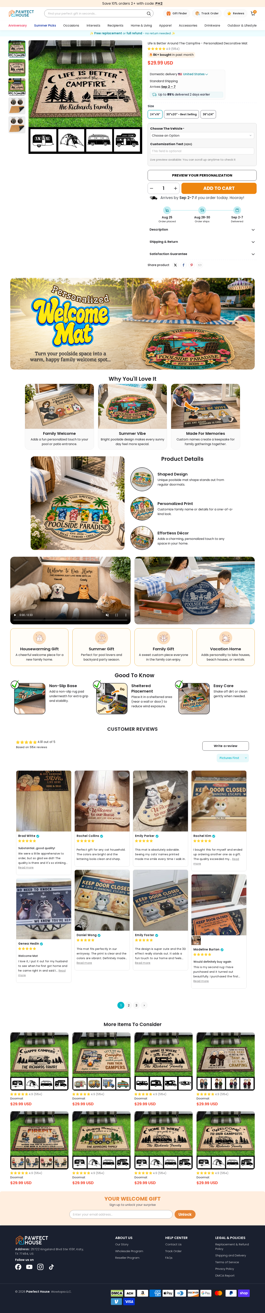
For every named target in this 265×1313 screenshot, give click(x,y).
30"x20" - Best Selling (181, 114)
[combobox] (95, 13)
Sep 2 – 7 (168, 86)
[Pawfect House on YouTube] (29, 1267)
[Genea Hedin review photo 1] (43, 908)
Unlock (185, 1214)
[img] (27, 841)
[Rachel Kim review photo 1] (218, 800)
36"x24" (208, 114)
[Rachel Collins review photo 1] (102, 800)
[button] (156, 49)
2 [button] (129, 1005)
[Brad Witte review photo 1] (43, 800)
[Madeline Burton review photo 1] (218, 904)
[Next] (139, 97)
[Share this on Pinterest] (192, 265)
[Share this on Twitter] (175, 265)
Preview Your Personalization (202, 175)
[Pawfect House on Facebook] (18, 1267)
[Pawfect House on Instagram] (40, 1267)
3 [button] (136, 1005)
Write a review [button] (225, 746)
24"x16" (155, 114)
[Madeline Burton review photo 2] (196, 940)
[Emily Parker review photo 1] (160, 800)
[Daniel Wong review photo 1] (102, 900)
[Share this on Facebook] (183, 265)
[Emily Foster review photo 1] (160, 900)
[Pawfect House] (21, 13)
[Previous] (31, 97)
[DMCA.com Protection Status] (117, 1293)
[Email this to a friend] (200, 265)
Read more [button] (26, 867)
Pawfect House (38, 1292)
